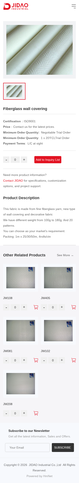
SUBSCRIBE (62, 447)
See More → (65, 255)
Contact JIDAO (13, 180)
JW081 (7, 351)
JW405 (45, 298)
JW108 (7, 298)
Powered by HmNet (39, 476)
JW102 (45, 351)
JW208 (7, 404)
